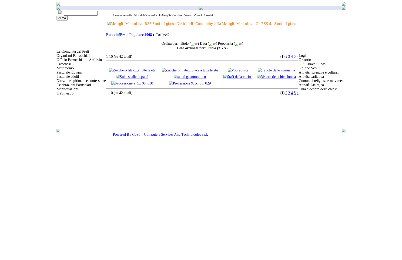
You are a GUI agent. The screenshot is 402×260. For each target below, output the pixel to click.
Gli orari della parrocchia (145, 15)
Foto (109, 35)
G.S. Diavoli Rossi (312, 64)
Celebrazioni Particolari (74, 85)
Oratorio (305, 60)
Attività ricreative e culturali (319, 72)
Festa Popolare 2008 (136, 35)
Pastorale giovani (69, 72)
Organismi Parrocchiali (73, 55)
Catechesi (64, 64)
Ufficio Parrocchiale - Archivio (79, 60)
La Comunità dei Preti (73, 51)
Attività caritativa (311, 76)
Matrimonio (65, 68)
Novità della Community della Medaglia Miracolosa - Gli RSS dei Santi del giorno (237, 24)
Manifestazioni (67, 89)
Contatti (198, 15)
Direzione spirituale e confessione (81, 81)
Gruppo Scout (309, 68)
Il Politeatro (65, 93)
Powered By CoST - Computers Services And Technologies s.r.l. (160, 134)
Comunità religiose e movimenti (322, 81)
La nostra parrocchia (122, 15)
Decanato (188, 15)
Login (303, 55)
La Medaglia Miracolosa (170, 15)
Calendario (209, 15)
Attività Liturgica (311, 85)
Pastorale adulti (68, 76)
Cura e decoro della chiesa (318, 89)
